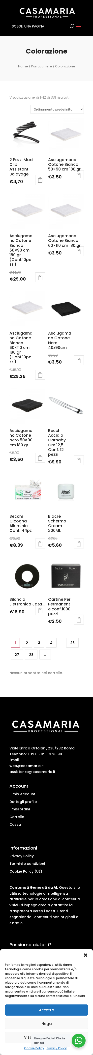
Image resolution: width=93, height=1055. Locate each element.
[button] (85, 955)
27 (17, 654)
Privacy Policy (57, 1048)
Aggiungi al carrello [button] (40, 180)
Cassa (15, 824)
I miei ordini (19, 809)
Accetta (46, 1010)
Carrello (16, 816)
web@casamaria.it (26, 765)
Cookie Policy (34, 1048)
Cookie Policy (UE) (25, 871)
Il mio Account (22, 794)
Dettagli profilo (23, 801)
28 (31, 654)
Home (23, 66)
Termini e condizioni (27, 863)
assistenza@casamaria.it (32, 771)
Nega (46, 1023)
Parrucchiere (41, 66)
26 (72, 642)
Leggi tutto (79, 175)
